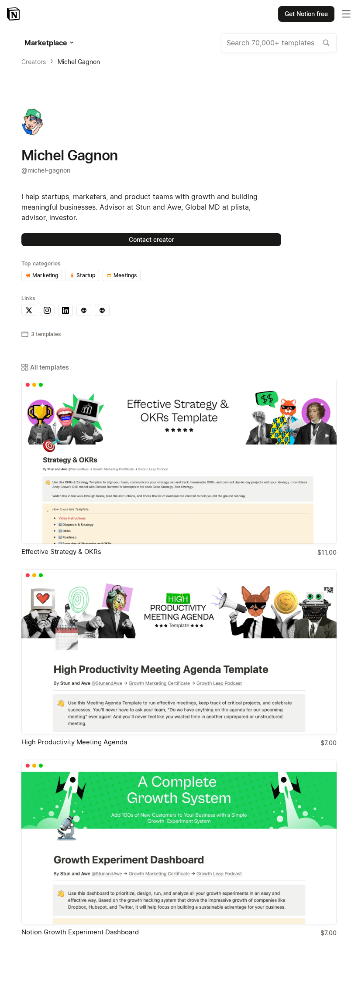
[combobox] (279, 42)
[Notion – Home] (14, 14)
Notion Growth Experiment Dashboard (80, 932)
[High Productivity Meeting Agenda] (179, 651)
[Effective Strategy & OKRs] (179, 461)
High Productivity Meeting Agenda (74, 742)
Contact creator (151, 239)
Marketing (45, 275)
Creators (33, 61)
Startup (85, 275)
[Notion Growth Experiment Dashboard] (179, 842)
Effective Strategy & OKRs (61, 551)
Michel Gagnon (79, 61)
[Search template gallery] (326, 43)
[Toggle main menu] (346, 14)
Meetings (125, 275)
